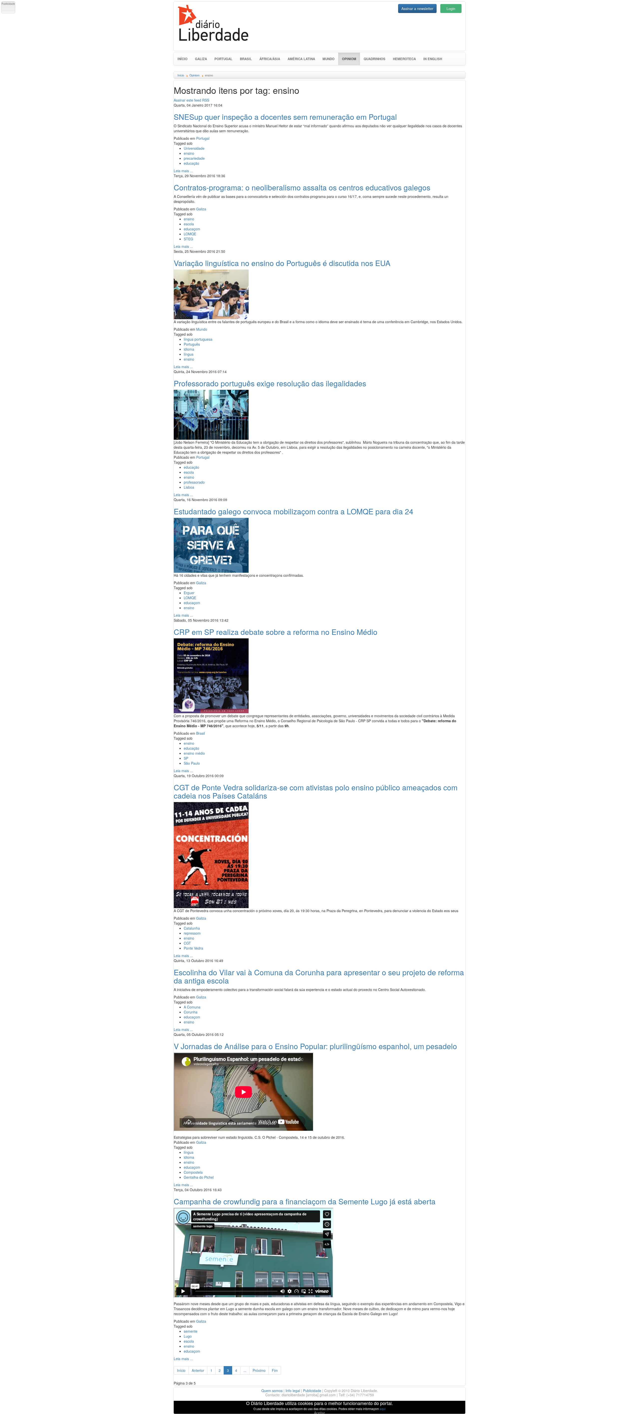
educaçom (192, 228)
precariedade (194, 158)
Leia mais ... (183, 170)
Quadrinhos (374, 58)
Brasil (246, 58)
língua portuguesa (198, 339)
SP (186, 758)
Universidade (194, 148)
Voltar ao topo (624, 1403)
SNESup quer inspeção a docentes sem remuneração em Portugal (285, 116)
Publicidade (312, 1390)
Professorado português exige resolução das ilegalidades (270, 383)
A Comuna (192, 1006)
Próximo (259, 1370)
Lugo (188, 1336)
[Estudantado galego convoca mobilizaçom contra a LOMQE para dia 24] (211, 544)
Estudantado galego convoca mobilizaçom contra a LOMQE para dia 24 (293, 511)
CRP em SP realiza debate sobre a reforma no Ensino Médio (275, 631)
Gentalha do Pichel (199, 1177)
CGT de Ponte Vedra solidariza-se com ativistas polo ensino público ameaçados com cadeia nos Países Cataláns (316, 791)
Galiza (201, 58)
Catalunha (192, 928)
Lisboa (189, 487)
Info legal (293, 1390)
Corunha (190, 1011)
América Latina (301, 58)
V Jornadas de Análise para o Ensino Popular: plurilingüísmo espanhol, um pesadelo (315, 1046)
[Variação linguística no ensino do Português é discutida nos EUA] (211, 293)
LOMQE (190, 233)
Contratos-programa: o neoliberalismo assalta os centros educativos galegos (302, 187)
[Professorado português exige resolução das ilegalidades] (211, 414)
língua (188, 354)
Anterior (198, 1370)
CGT (187, 943)
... (244, 1370)
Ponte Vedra (193, 948)
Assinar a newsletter (417, 8)
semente (190, 1331)
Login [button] (451, 8)
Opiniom (351, 58)
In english (432, 58)
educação (191, 163)
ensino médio (194, 753)
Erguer (189, 592)
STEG (188, 238)
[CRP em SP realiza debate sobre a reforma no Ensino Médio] (211, 675)
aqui (383, 1409)
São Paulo (192, 763)
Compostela (193, 1172)
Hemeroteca (404, 58)
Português (192, 344)
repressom (192, 933)
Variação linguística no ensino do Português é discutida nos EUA (282, 263)
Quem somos (272, 1390)
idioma (189, 349)
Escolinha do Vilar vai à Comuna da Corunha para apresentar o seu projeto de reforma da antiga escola (319, 976)
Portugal (223, 58)
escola (189, 223)
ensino (189, 153)
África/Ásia (269, 58)
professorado (194, 482)
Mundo (328, 58)
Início (182, 58)
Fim (275, 1370)
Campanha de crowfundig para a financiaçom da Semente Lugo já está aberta (305, 1201)
